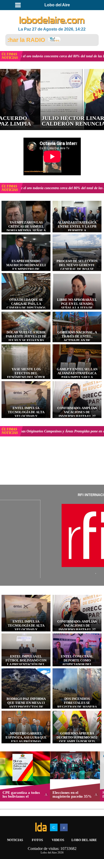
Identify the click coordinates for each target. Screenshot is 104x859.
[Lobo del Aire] (52, 20)
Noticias (15, 840)
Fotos (37, 840)
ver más (58, 56)
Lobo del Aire (84, 840)
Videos (58, 840)
